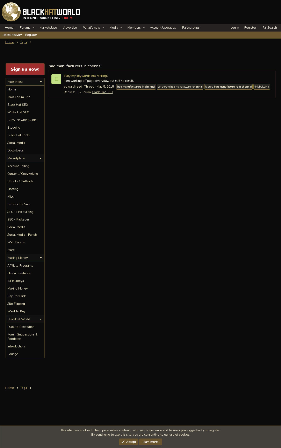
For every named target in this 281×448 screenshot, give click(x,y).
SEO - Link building (20, 212)
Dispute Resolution (20, 327)
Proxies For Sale (18, 204)
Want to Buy (16, 311)
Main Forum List (18, 97)
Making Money (17, 288)
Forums (25, 28)
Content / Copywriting (22, 174)
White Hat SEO (18, 112)
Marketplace (48, 28)
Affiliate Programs (20, 266)
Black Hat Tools (18, 135)
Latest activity (12, 35)
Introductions (16, 346)
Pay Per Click (16, 296)
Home (9, 28)
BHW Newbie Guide (22, 120)
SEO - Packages (18, 219)
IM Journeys (15, 281)
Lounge (12, 354)
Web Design (16, 242)
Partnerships (191, 28)
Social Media (16, 143)
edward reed (73, 86)
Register (31, 35)
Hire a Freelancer (19, 273)
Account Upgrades (163, 28)
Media (113, 28)
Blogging (13, 127)
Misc (10, 197)
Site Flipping (16, 304)
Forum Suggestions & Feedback (22, 336)
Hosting (13, 189)
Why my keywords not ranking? (86, 76)
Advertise (70, 28)
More (11, 250)
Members (134, 28)
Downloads (15, 150)
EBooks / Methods (20, 181)
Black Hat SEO (102, 92)
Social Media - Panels (22, 235)
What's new (91, 28)
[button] (33, 28)
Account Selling (18, 166)
